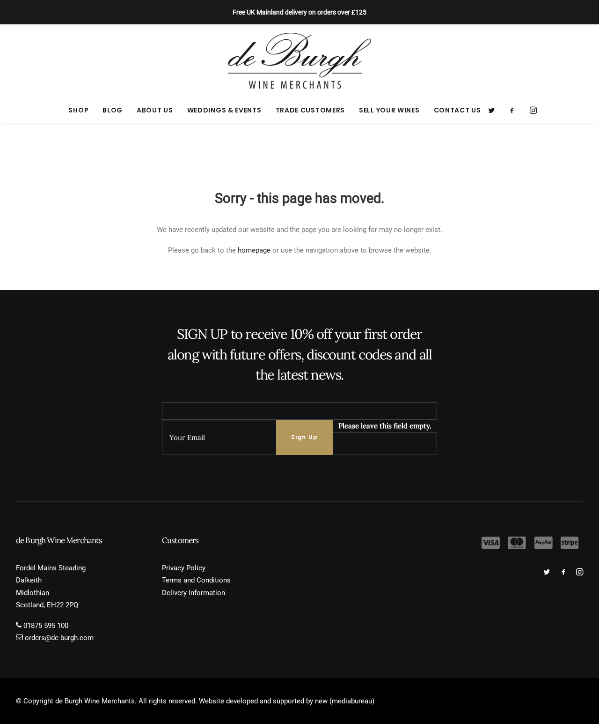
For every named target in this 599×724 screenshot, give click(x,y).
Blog (112, 110)
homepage (254, 250)
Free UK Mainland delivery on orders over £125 (299, 12)
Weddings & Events (224, 110)
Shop (78, 110)
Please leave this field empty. (384, 425)
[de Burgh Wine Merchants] (300, 61)
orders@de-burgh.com (59, 638)
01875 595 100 (45, 625)
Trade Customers (310, 110)
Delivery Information (193, 593)
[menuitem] (78, 110)
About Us (155, 110)
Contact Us (457, 110)
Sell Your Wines (389, 110)
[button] (494, 110)
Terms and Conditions (196, 580)
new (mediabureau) (344, 701)
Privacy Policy (183, 568)
